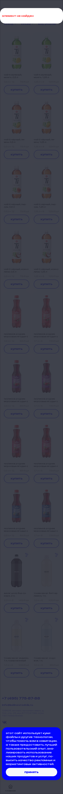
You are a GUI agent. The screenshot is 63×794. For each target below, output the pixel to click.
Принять (31, 772)
